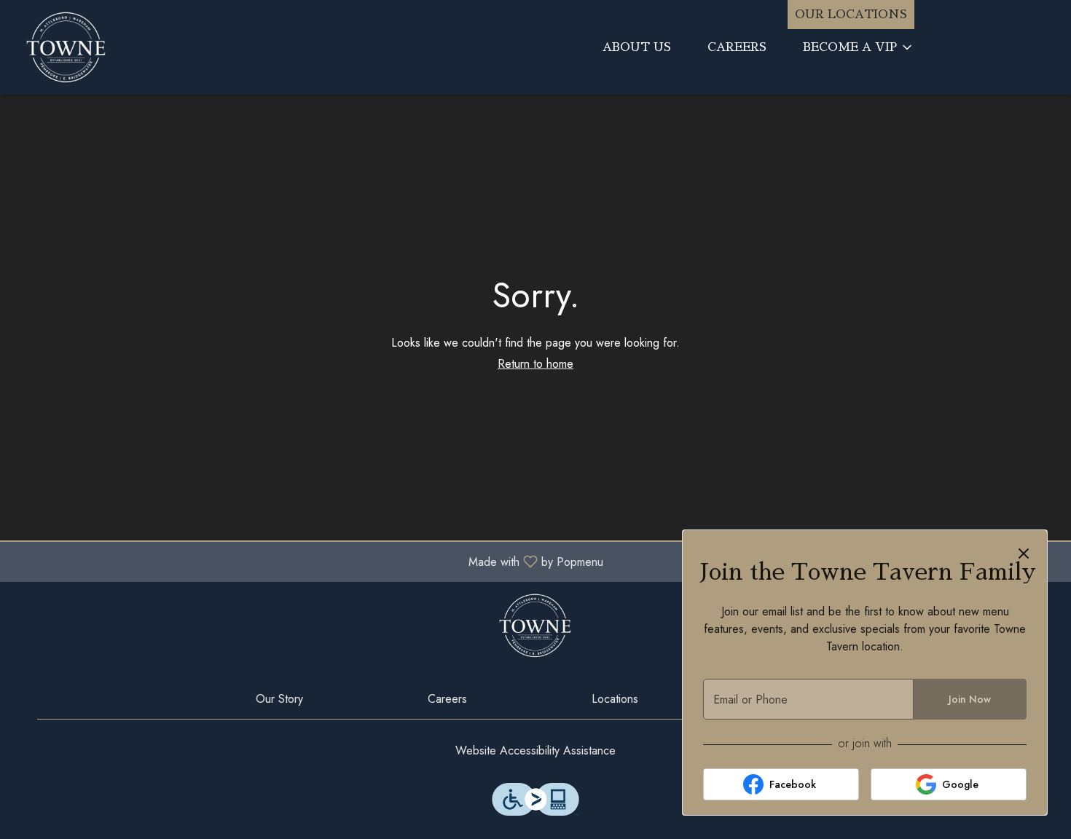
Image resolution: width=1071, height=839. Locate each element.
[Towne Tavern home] (135, 47)
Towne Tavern (535, 625)
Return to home (535, 363)
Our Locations (851, 14)
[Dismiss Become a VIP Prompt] (1023, 553)
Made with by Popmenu (307, 561)
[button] (859, 47)
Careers (736, 47)
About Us (637, 47)
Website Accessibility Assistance (535, 751)
